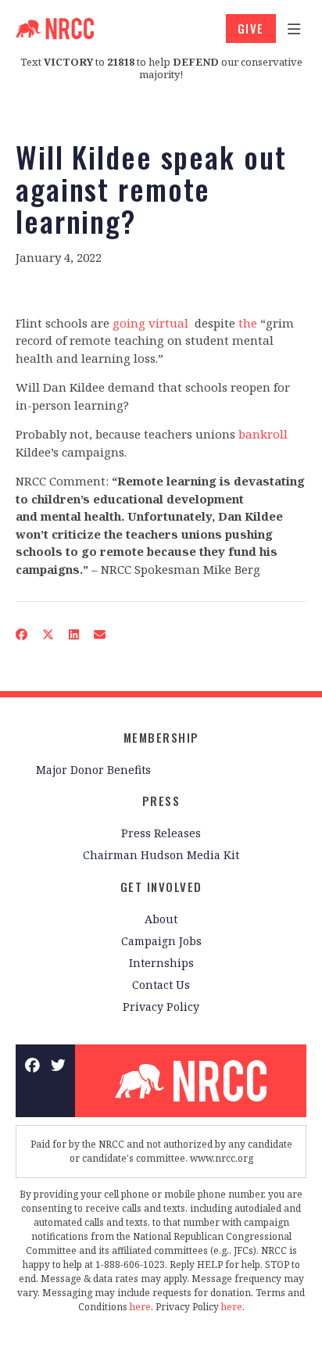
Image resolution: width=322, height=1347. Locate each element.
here (140, 1306)
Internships (161, 962)
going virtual (150, 323)
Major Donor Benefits (93, 769)
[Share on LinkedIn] (74, 634)
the (247, 323)
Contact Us (161, 984)
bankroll (263, 434)
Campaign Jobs (161, 940)
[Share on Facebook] (22, 634)
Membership (161, 737)
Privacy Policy (161, 1006)
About (161, 919)
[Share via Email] (100, 634)
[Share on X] (48, 634)
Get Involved (161, 886)
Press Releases (161, 833)
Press (161, 800)
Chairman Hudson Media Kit (161, 854)
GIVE (251, 28)
